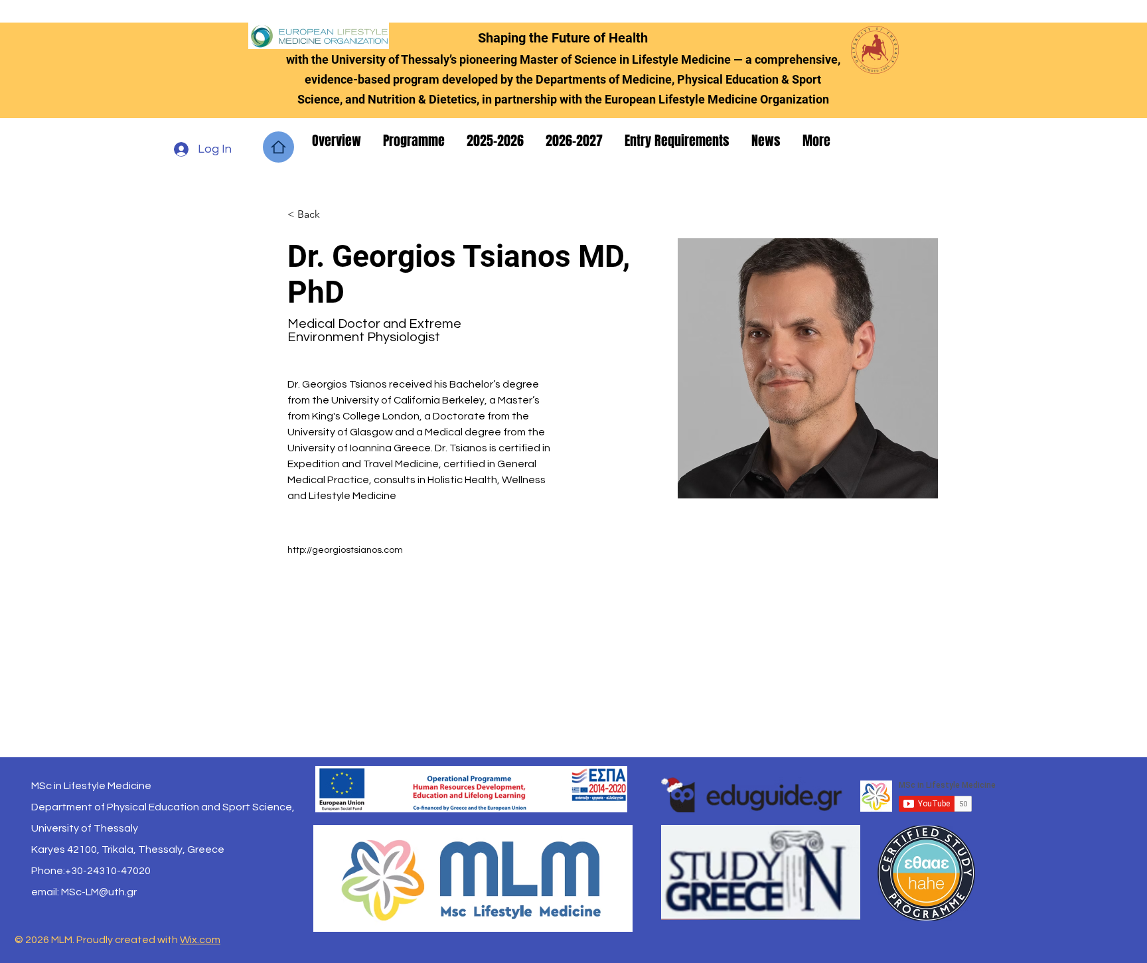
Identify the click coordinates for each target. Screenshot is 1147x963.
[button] (337, 140)
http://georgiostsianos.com (345, 550)
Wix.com (200, 939)
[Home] (278, 147)
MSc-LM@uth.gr (99, 892)
